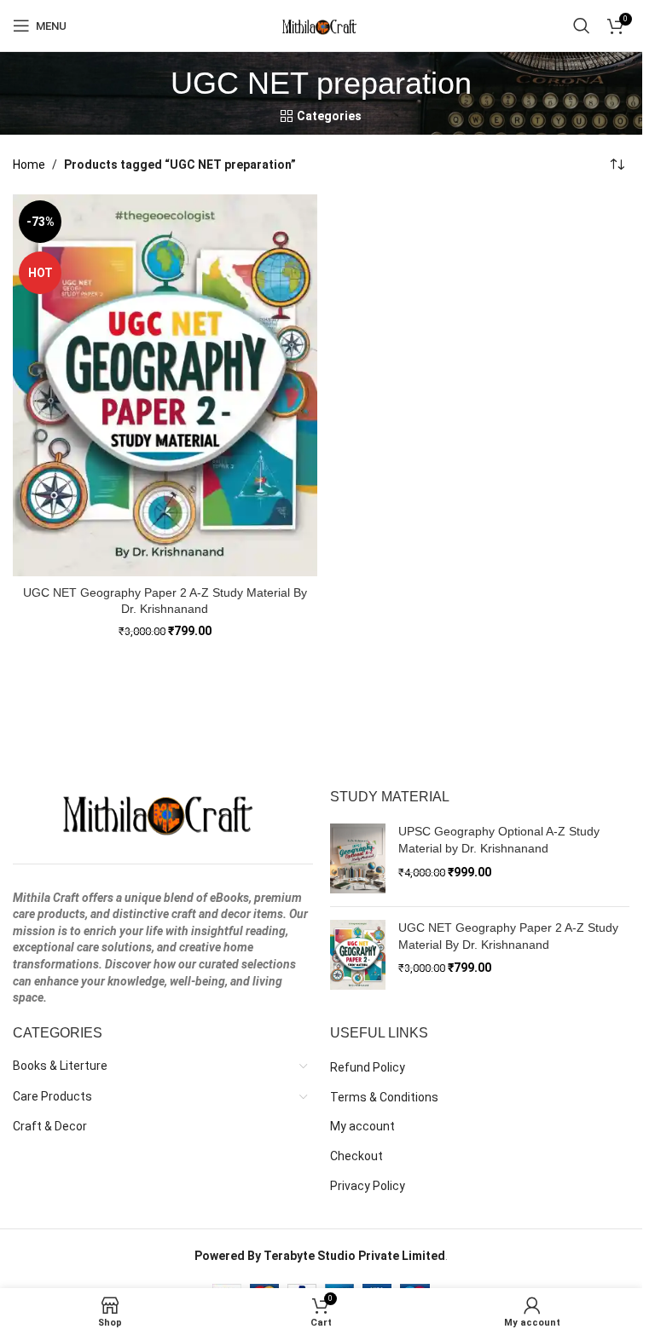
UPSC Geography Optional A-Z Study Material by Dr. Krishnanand (499, 839)
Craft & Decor (50, 1126)
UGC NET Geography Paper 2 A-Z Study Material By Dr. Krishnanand (508, 936)
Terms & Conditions (384, 1097)
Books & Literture (60, 1065)
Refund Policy (367, 1067)
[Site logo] (321, 25)
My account (362, 1126)
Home (29, 164)
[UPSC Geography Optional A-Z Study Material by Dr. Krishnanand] (357, 858)
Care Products (52, 1096)
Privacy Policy (367, 1186)
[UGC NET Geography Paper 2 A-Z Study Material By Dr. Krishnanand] (165, 385)
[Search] (582, 26)
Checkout (356, 1156)
